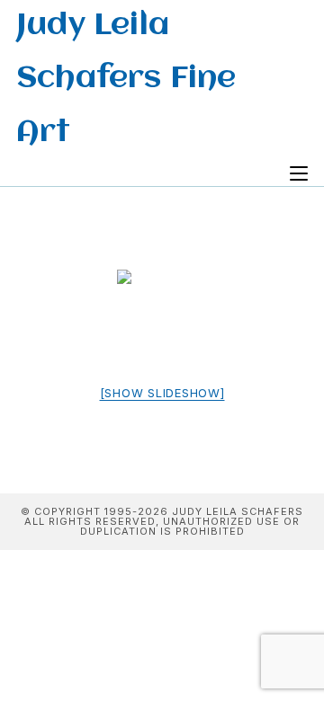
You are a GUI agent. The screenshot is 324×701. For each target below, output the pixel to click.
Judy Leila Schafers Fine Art (126, 79)
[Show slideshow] (162, 393)
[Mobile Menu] (299, 174)
